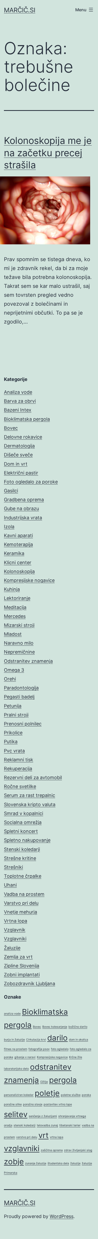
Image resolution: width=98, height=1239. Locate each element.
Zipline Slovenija (21, 965)
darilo (57, 1037)
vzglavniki (21, 1148)
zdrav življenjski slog (78, 1150)
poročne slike (13, 1104)
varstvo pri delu (26, 1137)
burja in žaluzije (14, 1039)
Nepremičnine (19, 652)
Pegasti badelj (19, 696)
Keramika (14, 553)
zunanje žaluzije (35, 1163)
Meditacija (15, 607)
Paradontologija (21, 688)
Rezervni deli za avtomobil (33, 777)
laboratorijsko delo (16, 1068)
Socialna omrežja (23, 822)
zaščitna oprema (52, 1150)
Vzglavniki (15, 938)
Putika (11, 741)
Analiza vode (18, 392)
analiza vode (12, 1013)
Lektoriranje (17, 598)
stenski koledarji (25, 1125)
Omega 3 (14, 670)
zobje (14, 1161)
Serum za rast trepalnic (29, 795)
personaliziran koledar (18, 1095)
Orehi (10, 679)
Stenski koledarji (22, 849)
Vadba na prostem (24, 894)
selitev (15, 1114)
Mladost (13, 634)
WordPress (61, 1216)
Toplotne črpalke (22, 876)
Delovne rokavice (23, 437)
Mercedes (15, 616)
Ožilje (44, 1082)
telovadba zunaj (47, 1125)
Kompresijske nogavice (29, 580)
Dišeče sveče (18, 454)
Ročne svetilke (20, 786)
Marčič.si (19, 10)
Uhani (10, 885)
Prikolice (13, 732)
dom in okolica (78, 1039)
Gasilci (11, 490)
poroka (86, 1095)
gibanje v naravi (25, 1057)
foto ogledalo (59, 1049)
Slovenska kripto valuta (29, 804)
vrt (43, 1135)
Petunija (12, 706)
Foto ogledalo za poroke (31, 481)
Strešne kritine (20, 858)
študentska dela (58, 1163)
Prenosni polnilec (23, 723)
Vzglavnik (14, 930)
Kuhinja (12, 589)
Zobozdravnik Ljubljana (29, 983)
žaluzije (75, 1163)
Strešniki (13, 867)
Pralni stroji (16, 715)
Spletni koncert (21, 831)
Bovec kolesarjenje (54, 1026)
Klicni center (17, 562)
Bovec (11, 428)
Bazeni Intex (17, 410)
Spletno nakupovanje (27, 840)
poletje (47, 1093)
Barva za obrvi (20, 401)
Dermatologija (19, 446)
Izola (9, 526)
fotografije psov (39, 1049)
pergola (63, 1080)
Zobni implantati (22, 974)
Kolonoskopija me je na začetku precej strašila (48, 153)
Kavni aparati (18, 535)
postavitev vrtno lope (58, 1104)
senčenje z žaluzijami (43, 1116)
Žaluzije (12, 948)
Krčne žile (75, 1057)
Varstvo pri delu (21, 903)
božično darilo (77, 1026)
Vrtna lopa (15, 921)
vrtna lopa (56, 1137)
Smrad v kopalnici (23, 813)
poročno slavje (32, 1104)
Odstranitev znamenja (28, 661)
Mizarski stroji (19, 625)
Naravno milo (18, 643)
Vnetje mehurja (20, 912)
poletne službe (70, 1095)
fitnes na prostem (15, 1049)
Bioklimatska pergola (27, 419)
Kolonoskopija (19, 571)
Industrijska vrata (23, 517)
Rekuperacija (18, 768)
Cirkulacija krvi (36, 1039)
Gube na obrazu (21, 508)
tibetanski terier (69, 1125)
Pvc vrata (14, 750)
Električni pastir (21, 473)
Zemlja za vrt (18, 957)
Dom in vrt (15, 464)
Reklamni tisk (18, 759)
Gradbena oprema (24, 499)
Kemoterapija (18, 544)
